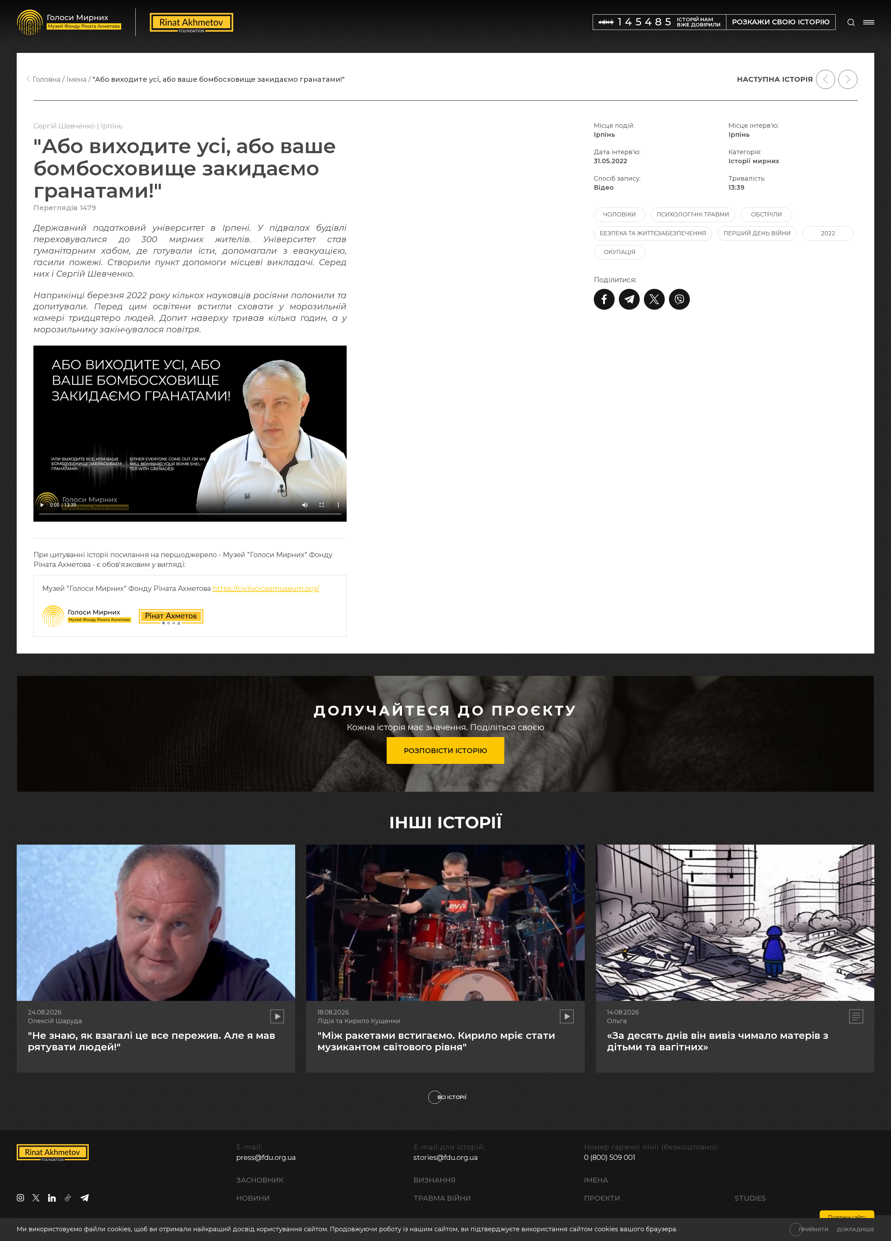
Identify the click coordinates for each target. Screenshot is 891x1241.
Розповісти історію (445, 750)
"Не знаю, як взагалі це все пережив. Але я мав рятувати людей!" (151, 1041)
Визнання (434, 1180)
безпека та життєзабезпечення (653, 233)
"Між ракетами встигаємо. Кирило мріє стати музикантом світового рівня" (436, 1041)
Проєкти (602, 1198)
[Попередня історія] (825, 79)
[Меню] (868, 22)
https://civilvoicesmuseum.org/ (266, 588)
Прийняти (813, 1229)
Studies (750, 1198)
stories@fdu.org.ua (445, 1157)
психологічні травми (693, 214)
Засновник (260, 1180)
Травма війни (442, 1198)
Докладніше (855, 1229)
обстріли (766, 214)
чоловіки (619, 214)
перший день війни (757, 233)
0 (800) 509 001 (609, 1157)
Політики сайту (847, 1217)
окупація (620, 252)
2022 (828, 233)
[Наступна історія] (848, 79)
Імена (596, 1180)
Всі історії (452, 1097)
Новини (253, 1198)
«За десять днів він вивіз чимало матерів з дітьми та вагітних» (717, 1041)
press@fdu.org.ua (266, 1157)
